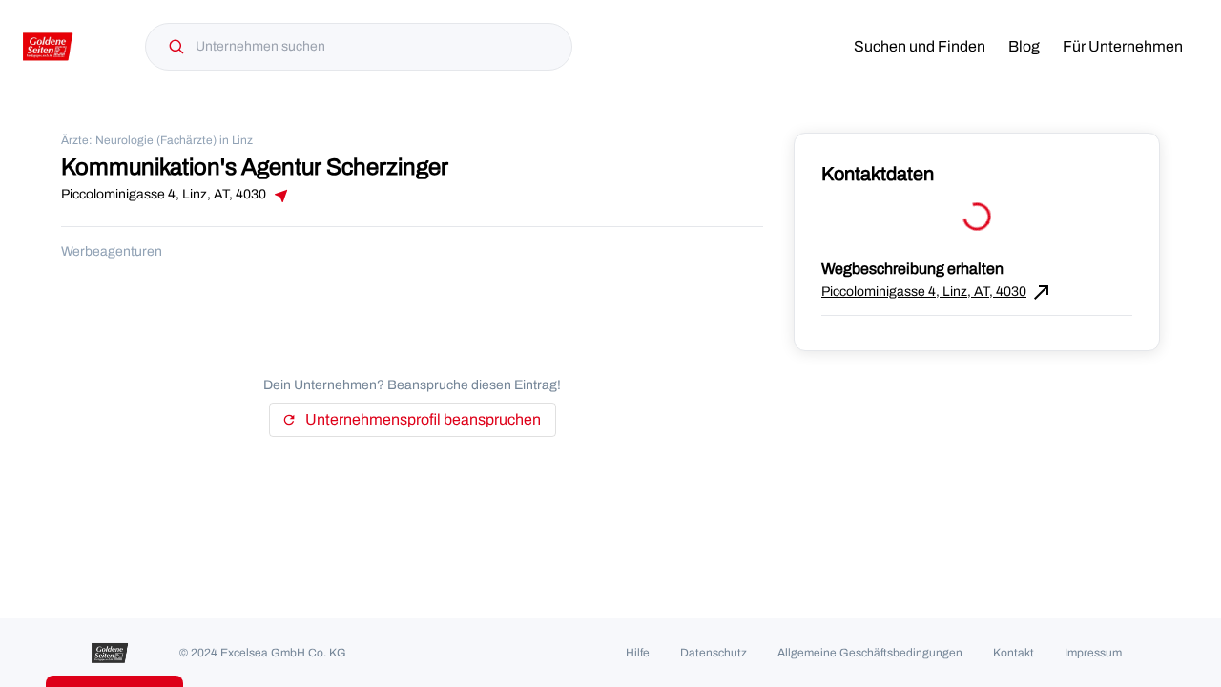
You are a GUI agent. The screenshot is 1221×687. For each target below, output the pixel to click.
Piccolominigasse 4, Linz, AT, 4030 (937, 292)
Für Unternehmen (1123, 46)
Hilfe (638, 652)
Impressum (1093, 652)
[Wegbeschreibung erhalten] (279, 195)
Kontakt (1013, 652)
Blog (1024, 46)
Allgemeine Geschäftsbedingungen (869, 652)
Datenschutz (713, 652)
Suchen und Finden (919, 46)
